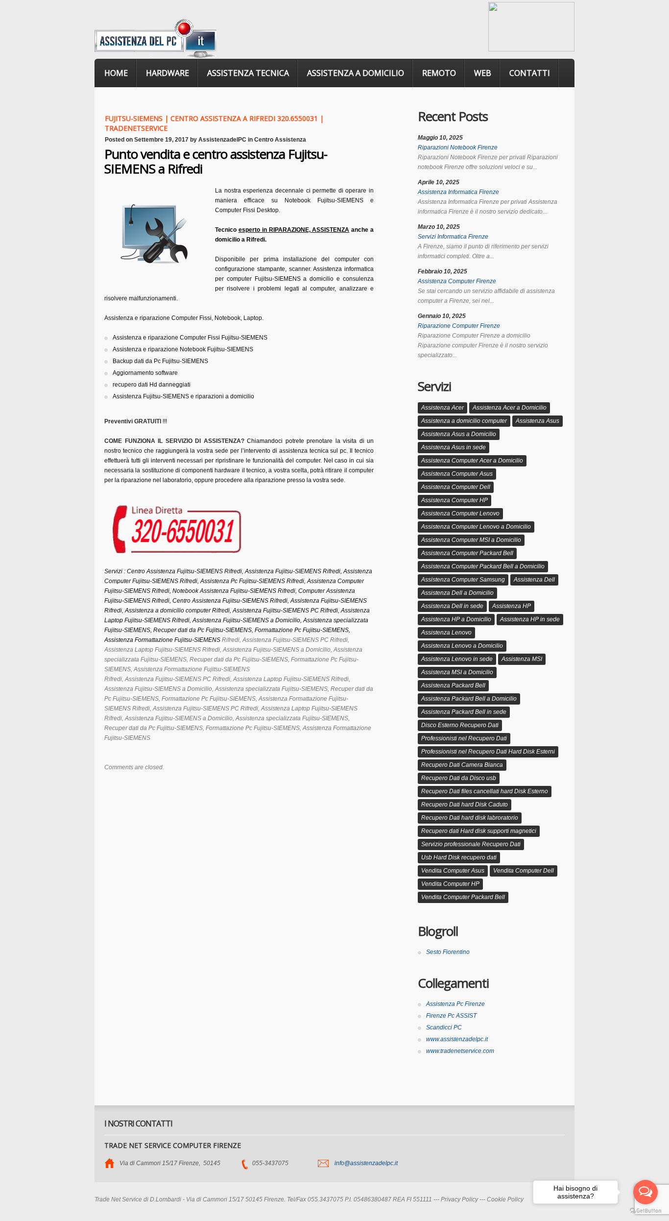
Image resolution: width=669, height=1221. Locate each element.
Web (482, 73)
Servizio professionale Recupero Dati (471, 844)
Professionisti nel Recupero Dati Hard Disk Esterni (488, 751)
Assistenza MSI (522, 659)
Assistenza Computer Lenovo (460, 513)
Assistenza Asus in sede (453, 447)
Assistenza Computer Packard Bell (467, 553)
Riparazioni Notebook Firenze (458, 147)
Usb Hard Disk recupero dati (459, 857)
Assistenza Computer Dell (455, 487)
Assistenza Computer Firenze (457, 281)
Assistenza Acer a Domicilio (510, 407)
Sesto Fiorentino (448, 952)
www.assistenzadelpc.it (457, 1039)
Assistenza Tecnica (248, 73)
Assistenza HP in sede (530, 619)
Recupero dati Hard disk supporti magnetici (478, 831)
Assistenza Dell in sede (452, 606)
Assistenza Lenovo (446, 632)
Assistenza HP (511, 606)
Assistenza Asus (537, 420)
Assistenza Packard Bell (453, 685)
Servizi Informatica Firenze (453, 236)
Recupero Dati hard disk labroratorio (469, 817)
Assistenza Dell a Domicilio (457, 592)
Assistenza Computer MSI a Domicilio (471, 540)
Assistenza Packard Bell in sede (463, 711)
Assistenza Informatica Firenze (458, 192)
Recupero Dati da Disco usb (458, 778)
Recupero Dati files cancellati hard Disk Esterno (484, 791)
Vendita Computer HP (450, 883)
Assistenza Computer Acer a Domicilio (472, 460)
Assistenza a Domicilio (355, 73)
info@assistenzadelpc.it (366, 1163)
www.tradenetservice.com (460, 1051)
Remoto (439, 73)
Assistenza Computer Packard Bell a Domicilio (483, 566)
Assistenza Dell (534, 579)
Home (116, 73)
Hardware (167, 73)
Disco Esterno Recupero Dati (460, 725)
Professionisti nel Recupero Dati (464, 738)
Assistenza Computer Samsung (463, 579)
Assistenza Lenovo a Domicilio (462, 645)
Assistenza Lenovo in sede (457, 659)
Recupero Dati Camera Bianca (462, 764)
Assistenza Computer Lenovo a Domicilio (476, 526)
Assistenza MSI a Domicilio (457, 672)
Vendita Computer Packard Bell (463, 897)
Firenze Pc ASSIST (451, 1015)
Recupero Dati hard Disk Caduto (464, 804)
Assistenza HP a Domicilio (456, 619)
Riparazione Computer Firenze (459, 325)
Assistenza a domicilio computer (464, 420)
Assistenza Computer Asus (457, 473)
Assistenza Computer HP (454, 500)
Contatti (529, 73)
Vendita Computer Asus (452, 870)
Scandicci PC (444, 1027)
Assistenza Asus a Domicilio (458, 434)
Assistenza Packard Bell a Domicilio (469, 698)
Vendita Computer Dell (523, 870)
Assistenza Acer (442, 407)
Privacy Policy (459, 1199)
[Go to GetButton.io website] (645, 1211)
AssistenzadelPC (222, 139)
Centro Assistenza (280, 139)
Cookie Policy (505, 1199)
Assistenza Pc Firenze (455, 1004)
